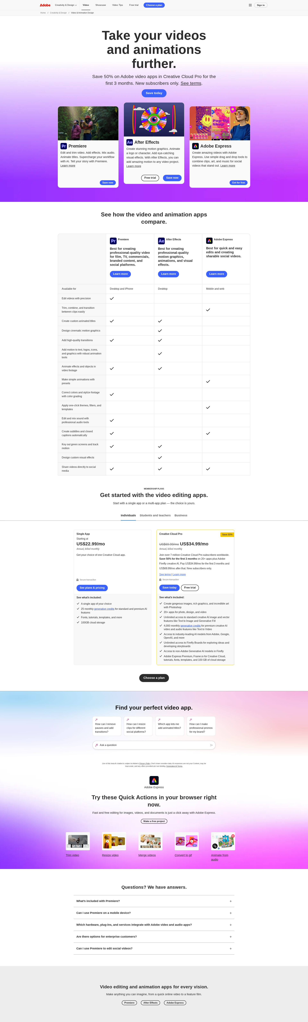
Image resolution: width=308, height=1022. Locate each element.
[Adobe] (45, 5)
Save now (107, 182)
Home (43, 13)
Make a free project (154, 821)
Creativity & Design (64, 5)
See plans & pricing (92, 587)
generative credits (104, 609)
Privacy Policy (144, 763)
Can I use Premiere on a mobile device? (103, 912)
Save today (154, 93)
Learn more (67, 165)
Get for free (238, 182)
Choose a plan (154, 5)
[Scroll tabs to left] (2, 516)
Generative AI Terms (174, 766)
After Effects (150, 1002)
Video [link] (86, 5)
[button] (250, 5)
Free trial (133, 5)
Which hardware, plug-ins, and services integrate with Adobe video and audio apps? (134, 924)
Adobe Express (175, 1002)
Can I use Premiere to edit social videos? (104, 948)
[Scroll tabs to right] (305, 516)
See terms (191, 83)
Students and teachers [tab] (155, 515)
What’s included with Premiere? (98, 901)
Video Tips (117, 5)
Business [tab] (181, 515)
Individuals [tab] (128, 515)
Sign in (261, 5)
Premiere (129, 1002)
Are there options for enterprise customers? (106, 936)
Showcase (100, 5)
